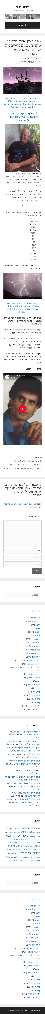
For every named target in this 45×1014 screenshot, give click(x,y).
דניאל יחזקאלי (34, 646)
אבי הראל (29, 828)
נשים (38, 681)
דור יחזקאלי (35, 643)
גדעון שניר (32, 836)
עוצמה (38, 849)
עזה (35, 849)
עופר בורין (30, 461)
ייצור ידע (22, 7)
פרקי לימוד (36, 699)
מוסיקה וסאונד (34, 657)
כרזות (18, 839)
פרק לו (22, 461)
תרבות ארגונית (16, 860)
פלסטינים (9, 849)
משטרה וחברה (34, 677)
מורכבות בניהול (34, 674)
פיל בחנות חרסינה (18, 849)
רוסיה (28, 857)
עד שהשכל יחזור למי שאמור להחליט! (23, 464)
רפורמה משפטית (11, 857)
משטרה (15, 842)
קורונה (37, 702)
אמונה (36, 457)
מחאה (31, 843)
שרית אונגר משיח (33, 709)
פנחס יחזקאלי (34, 695)
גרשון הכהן (36, 639)
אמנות (37, 635)
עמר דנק (31, 849)
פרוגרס (18, 854)
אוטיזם (37, 628)
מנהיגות (22, 843)
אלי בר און (14, 828)
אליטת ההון (36, 832)
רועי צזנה (22, 857)
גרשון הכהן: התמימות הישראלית (27, 770)
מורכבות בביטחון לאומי (31, 660)
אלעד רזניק (26, 831)
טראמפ (34, 839)
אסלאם (12, 832)
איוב (37, 461)
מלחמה (27, 843)
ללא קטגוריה (35, 650)
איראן (22, 828)
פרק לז (16, 461)
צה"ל (13, 854)
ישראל (22, 839)
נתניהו (20, 846)
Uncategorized (29, 621)
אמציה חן (17, 832)
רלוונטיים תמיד (34, 706)
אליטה (8, 828)
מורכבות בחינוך (34, 664)
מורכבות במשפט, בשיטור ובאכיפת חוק (24, 667)
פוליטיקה (36, 692)
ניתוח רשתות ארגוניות (29, 846)
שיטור (38, 860)
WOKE (38, 828)
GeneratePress (11, 1010)
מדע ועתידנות (34, 653)
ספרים (37, 688)
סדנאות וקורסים (33, 685)
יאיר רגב (28, 839)
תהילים (23, 860)
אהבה (37, 625)
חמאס (13, 836)
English (33, 618)
